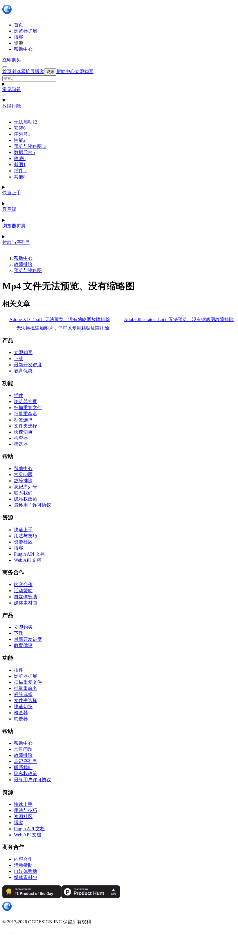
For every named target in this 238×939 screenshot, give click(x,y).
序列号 (22, 134)
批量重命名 (25, 413)
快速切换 (23, 431)
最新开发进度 (28, 364)
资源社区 (23, 541)
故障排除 (11, 106)
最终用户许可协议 (32, 505)
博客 (18, 547)
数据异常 (24, 152)
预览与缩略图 (30, 146)
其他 (20, 176)
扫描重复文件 (28, 407)
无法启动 (25, 121)
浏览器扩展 (14, 225)
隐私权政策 (25, 498)
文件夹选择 (25, 425)
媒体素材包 (25, 602)
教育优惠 (23, 370)
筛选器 (21, 444)
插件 (20, 170)
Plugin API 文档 (29, 554)
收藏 (20, 158)
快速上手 (11, 192)
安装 (20, 128)
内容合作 (23, 584)
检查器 (21, 438)
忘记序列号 (25, 486)
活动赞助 (23, 590)
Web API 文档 (27, 560)
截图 (20, 164)
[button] (119, 78)
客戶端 (9, 209)
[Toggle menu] (4, 67)
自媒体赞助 (25, 596)
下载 (18, 358)
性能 (20, 140)
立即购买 (11, 59)
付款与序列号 (16, 242)
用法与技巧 (25, 535)
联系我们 (23, 492)
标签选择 (23, 419)
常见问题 (11, 89)
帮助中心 (23, 258)
